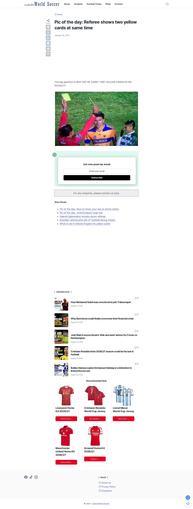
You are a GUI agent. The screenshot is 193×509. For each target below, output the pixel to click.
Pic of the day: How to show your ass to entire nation (89, 209)
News (67, 4)
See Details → (95, 419)
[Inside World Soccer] (42, 4)
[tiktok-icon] (31, 477)
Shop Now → (123, 419)
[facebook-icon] (25, 477)
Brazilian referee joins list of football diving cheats (87, 220)
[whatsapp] (48, 37)
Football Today (94, 4)
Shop (108, 4)
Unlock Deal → (66, 462)
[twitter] (48, 32)
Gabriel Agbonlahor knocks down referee (82, 216)
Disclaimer (106, 490)
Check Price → (66, 419)
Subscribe (97, 177)
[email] (48, 54)
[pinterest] (48, 48)
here (116, 193)
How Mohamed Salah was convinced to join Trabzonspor (101, 302)
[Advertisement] (96, 58)
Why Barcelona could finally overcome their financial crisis (102, 318)
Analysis (78, 4)
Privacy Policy (108, 486)
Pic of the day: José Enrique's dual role (81, 212)
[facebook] (48, 27)
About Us (106, 482)
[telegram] (48, 43)
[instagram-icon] (36, 477)
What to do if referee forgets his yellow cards (85, 223)
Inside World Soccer (100, 503)
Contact (119, 4)
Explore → (95, 459)
